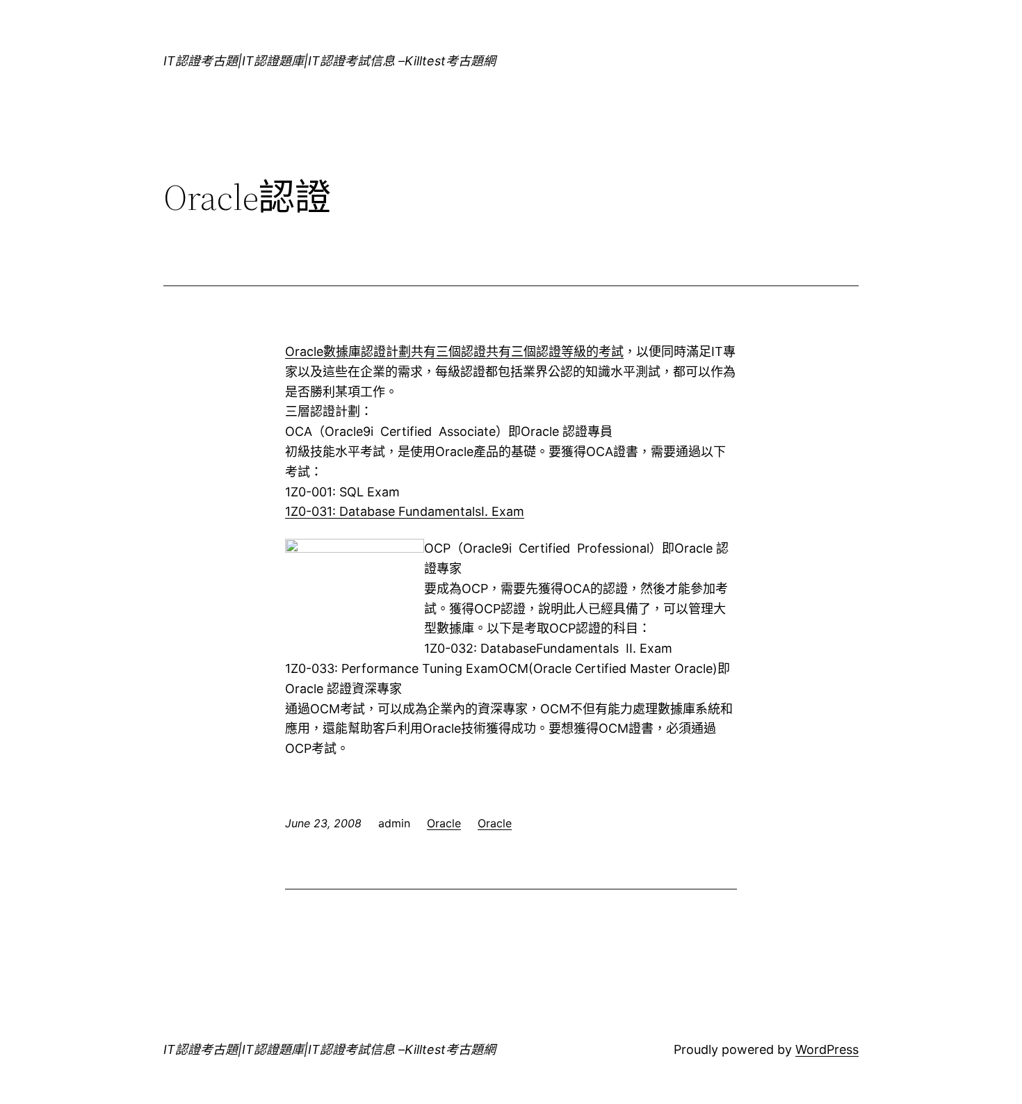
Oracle (444, 823)
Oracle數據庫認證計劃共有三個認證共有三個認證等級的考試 (454, 351)
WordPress (827, 1049)
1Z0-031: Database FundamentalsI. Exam (404, 511)
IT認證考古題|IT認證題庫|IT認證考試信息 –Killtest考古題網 (329, 61)
